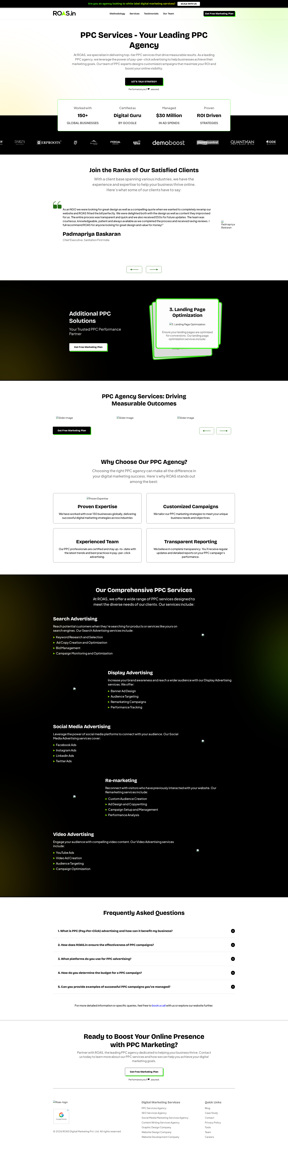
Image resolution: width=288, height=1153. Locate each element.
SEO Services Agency (154, 1112)
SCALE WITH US (189, 4)
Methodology (117, 13)
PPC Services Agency (154, 1108)
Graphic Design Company (156, 1127)
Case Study (211, 1112)
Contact (209, 1117)
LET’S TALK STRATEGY (144, 81)
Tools (208, 1127)
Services (135, 13)
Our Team (168, 13)
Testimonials (151, 13)
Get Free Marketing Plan (219, 13)
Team (208, 1132)
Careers (209, 1136)
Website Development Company (160, 1136)
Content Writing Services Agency (161, 1122)
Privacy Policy (213, 1122)
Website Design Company (156, 1132)
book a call (159, 1005)
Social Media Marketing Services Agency (165, 1117)
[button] (154, 269)
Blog (207, 1108)
